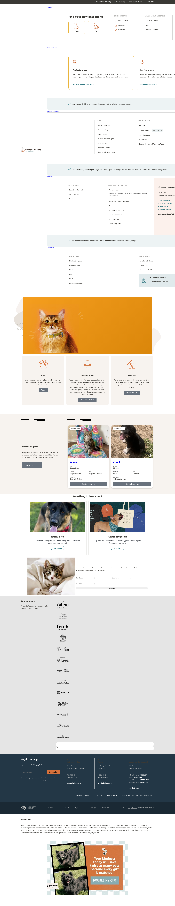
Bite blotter (164, 207)
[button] (92, 7)
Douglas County (138, 782)
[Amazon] (43, 795)
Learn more (58, 548)
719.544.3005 (102, 775)
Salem (73, 462)
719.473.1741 (71, 775)
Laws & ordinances (166, 203)
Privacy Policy (45, 778)
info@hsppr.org (72, 777)
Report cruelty (165, 200)
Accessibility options (83, 795)
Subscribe (53, 772)
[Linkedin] (36, 795)
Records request (165, 210)
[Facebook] (23, 795)
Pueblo (135, 777)
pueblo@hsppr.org (103, 777)
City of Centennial (139, 780)
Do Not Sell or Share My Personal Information (136, 795)
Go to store (117, 548)
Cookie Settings (111, 795)
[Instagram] (30, 795)
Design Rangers (132, 808)
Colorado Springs (138, 775)
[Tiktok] (50, 795)
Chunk (117, 462)
